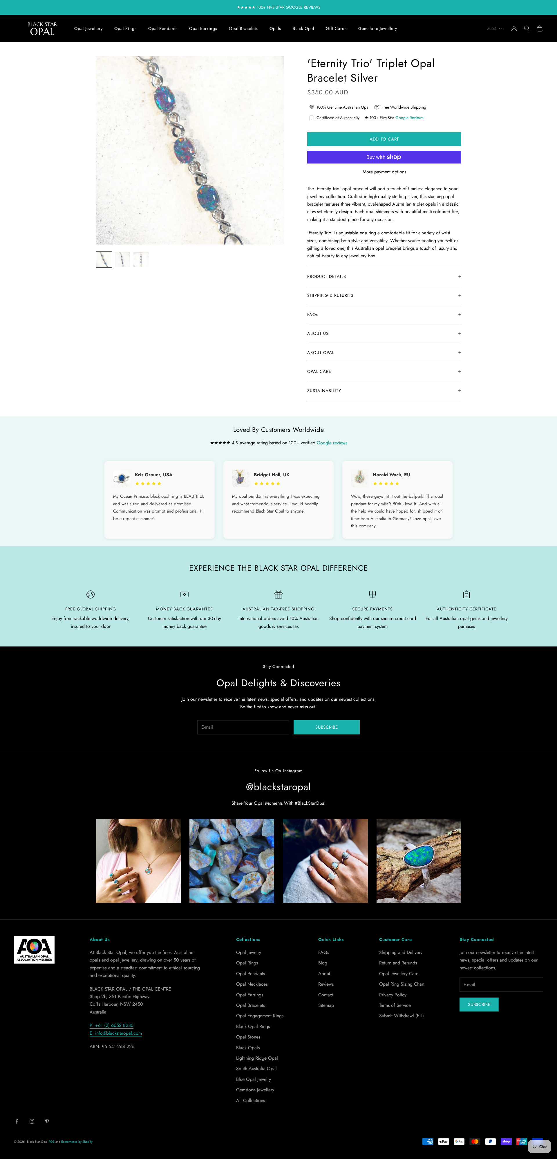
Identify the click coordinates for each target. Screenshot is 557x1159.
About (324, 973)
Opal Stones (248, 1037)
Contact (325, 994)
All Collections (250, 1100)
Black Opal (303, 28)
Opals (275, 28)
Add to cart (384, 139)
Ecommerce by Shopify (77, 1141)
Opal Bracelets (243, 28)
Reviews (326, 984)
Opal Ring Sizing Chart (401, 984)
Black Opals (248, 1047)
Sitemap (326, 1005)
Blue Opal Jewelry (253, 1079)
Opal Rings (125, 28)
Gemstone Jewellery (377, 28)
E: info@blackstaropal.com (116, 1033)
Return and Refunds (398, 962)
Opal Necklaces (251, 984)
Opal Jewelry (248, 952)
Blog (322, 962)
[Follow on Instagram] (32, 1121)
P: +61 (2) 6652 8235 (111, 1025)
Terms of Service (395, 1005)
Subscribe (326, 727)
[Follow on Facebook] (17, 1121)
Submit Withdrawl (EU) (401, 1015)
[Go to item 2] (122, 259)
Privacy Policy (392, 994)
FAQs (323, 952)
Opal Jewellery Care (398, 973)
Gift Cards (336, 28)
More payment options (384, 171)
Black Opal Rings (253, 1026)
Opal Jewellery (88, 28)
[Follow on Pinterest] (47, 1121)
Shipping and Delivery (400, 952)
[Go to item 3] (141, 259)
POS (51, 1141)
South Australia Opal (256, 1068)
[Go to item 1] (104, 259)
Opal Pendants (163, 28)
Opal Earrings (203, 28)
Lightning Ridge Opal (257, 1058)
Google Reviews (409, 118)
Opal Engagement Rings (259, 1015)
